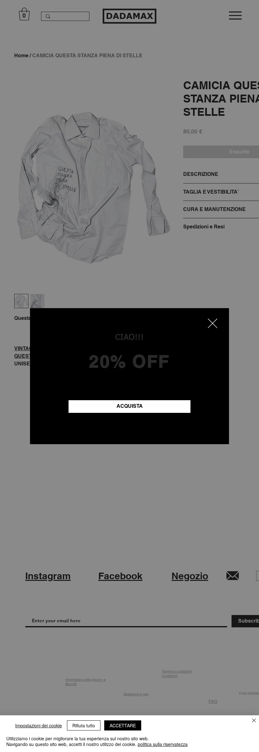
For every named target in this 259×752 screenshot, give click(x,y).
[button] (212, 323)
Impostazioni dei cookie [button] (38, 725)
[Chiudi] (254, 721)
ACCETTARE (123, 725)
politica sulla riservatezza (163, 744)
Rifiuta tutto (83, 725)
